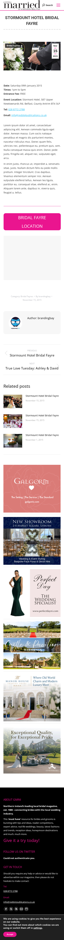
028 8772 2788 (16, 109)
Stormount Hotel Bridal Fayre (42, 395)
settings (37, 928)
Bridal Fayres (13, 46)
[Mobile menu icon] (58, 5)
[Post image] (12, 401)
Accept (10, 934)
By (43, 296)
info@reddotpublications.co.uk (29, 115)
